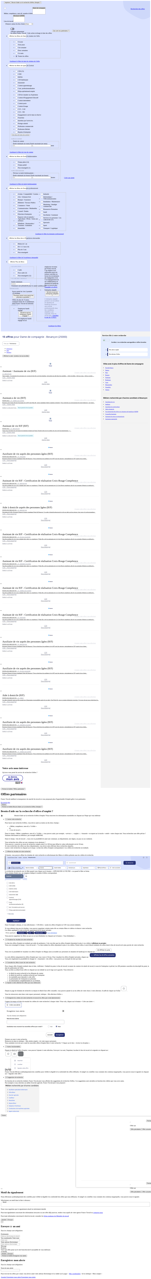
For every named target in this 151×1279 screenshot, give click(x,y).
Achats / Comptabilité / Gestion (28, 194)
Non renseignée (23, 252)
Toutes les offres (23, 56)
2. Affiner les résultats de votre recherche (18, 851)
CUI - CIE (21, 112)
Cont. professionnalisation (26, 88)
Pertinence (9, 348)
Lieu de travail (8, 21)
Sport (45, 225)
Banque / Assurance (24, 200)
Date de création (18, 36)
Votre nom (15, 1238)
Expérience (18, 238)
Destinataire (5, 1234)
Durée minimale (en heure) (22, 175)
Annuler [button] (11, 1277)
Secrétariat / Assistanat (50, 215)
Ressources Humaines (50, 209)
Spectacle (46, 222)
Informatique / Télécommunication (49, 198)
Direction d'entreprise (25, 214)
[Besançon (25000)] (19, 16)
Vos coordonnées (6, 1238)
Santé (45, 212)
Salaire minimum (16, 282)
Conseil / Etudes (23, 211)
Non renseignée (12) (24, 276)
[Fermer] (1, 1188)
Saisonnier (21, 83)
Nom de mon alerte (7, 1268)
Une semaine (22, 47)
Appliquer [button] (25, 61)
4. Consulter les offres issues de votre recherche (20, 962)
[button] (50, 373)
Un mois (20, 53)
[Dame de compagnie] (39, 8)
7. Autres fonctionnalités (13, 1046)
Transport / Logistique (50, 228)
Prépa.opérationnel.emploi (26, 91)
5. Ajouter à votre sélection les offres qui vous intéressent (23, 982)
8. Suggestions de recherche (14, 1077)
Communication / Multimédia (27, 208)
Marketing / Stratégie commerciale (50, 205)
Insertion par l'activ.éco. (25, 120)
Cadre (20, 270)
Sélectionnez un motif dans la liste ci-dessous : (16, 1200)
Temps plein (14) (23, 162)
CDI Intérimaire (23, 80)
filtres (17, 262)
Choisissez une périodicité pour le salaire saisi (26, 286)
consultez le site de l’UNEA (51, 316)
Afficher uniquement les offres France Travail (31, 32)
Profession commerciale (25, 126)
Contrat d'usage (23, 106)
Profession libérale (24, 129)
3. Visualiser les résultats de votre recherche (19, 939)
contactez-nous (98, 1212)
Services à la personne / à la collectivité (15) (52, 219)
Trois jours (21, 45)
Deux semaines (23, 50)
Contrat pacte (22, 103)
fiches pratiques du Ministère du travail (56, 1216)
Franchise (21, 118)
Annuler (4, 1220)
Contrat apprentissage (25, 85)
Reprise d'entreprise (24, 132)
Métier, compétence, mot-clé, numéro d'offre (18, 13)
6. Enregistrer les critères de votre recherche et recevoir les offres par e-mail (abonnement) (33, 998)
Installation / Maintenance (51, 201)
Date (7, 350)
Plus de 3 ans (22, 249)
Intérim (20, 77)
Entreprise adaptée (50, 290)
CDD (19, 74)
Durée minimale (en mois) (21, 144)
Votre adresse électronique (9, 1242)
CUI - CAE (21, 109)
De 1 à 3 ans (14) (23, 247)
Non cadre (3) (22, 273)
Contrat (18, 65)
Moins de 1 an (22, 244)
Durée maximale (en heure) (39, 175)
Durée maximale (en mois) (38, 144)
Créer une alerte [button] (69, 178)
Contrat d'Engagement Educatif (28, 98)
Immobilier (21, 228)
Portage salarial (23, 123)
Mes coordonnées (74, 1274)
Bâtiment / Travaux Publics (26, 203)
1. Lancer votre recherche (13, 819)
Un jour (20, 42)
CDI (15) (21, 71)
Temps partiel (22, 165)
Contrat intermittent (24, 100)
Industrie (46, 194)
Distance (8, 352)
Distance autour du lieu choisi (15, 24)
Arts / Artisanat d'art (24, 197)
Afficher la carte (16, 356)
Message (3, 1246)
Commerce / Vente (24, 205)
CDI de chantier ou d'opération (28, 95)
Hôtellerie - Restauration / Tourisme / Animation (26, 224)
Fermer (4, 804)
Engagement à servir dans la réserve (29, 115)
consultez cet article (51, 287)
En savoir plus (5, 802)
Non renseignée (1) (24, 168)
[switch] (12, 29)
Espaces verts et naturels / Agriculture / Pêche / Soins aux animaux (28, 219)
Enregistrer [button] (28, 1277)
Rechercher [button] (138, 9)
